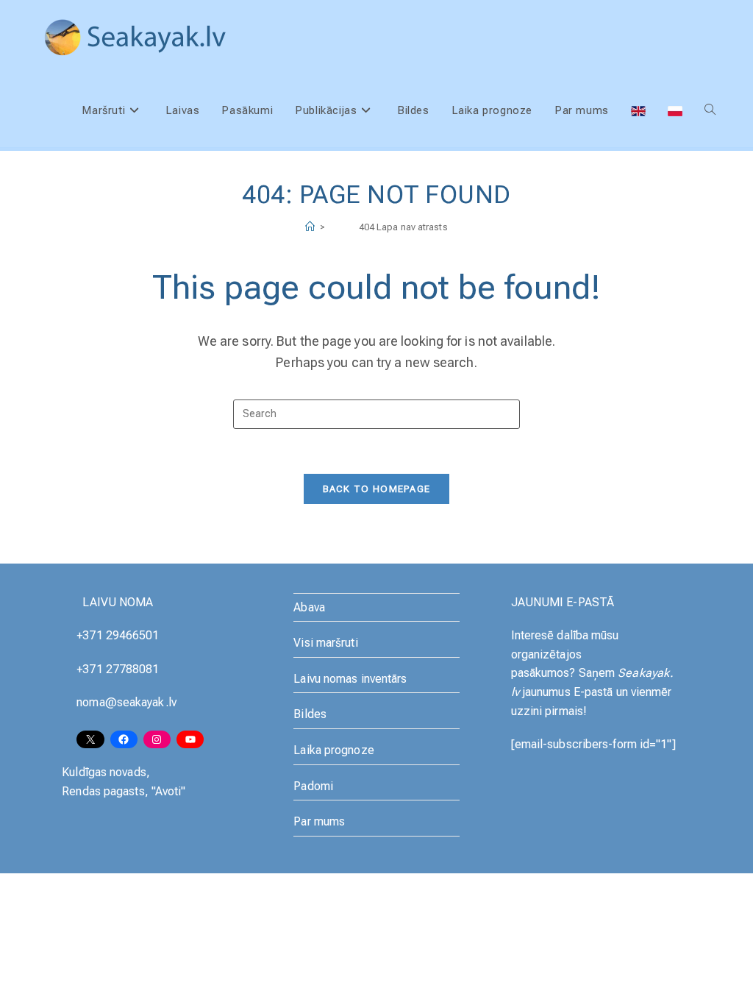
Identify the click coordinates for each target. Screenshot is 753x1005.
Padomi (313, 786)
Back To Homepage (377, 488)
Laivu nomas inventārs (350, 679)
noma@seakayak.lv (126, 702)
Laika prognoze (333, 750)
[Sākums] (310, 226)
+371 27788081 (117, 669)
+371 (91, 635)
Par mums (319, 821)
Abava (309, 607)
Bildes (309, 714)
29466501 (133, 635)
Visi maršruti (325, 643)
